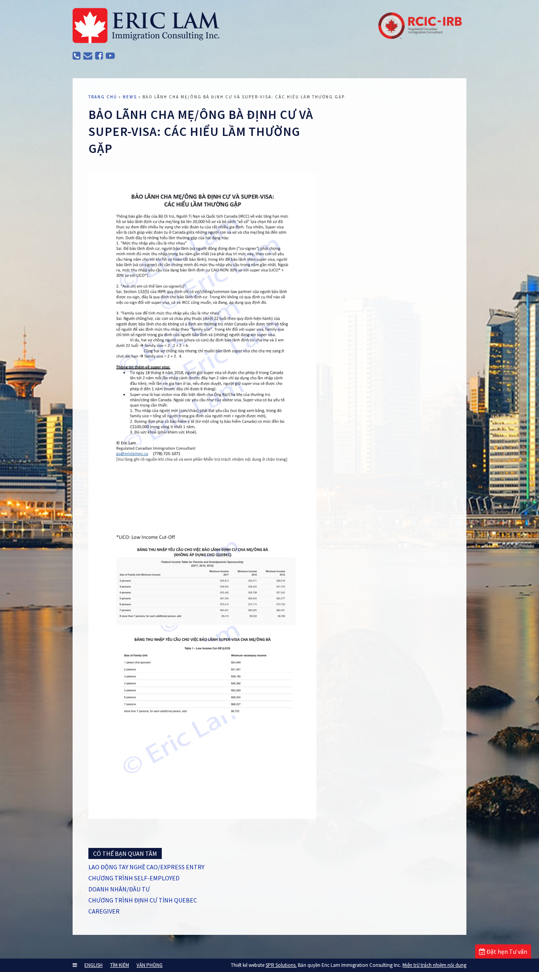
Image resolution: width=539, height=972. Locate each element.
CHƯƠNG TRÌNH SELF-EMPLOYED (134, 878)
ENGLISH (93, 965)
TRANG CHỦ (102, 97)
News (130, 97)
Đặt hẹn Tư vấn (506, 951)
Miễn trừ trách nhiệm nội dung (434, 965)
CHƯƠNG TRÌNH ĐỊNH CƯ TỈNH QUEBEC (142, 900)
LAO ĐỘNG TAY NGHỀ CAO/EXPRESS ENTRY (146, 867)
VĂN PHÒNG (150, 965)
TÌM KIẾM (119, 965)
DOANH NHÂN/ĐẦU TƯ (119, 889)
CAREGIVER (104, 911)
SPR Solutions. (281, 965)
